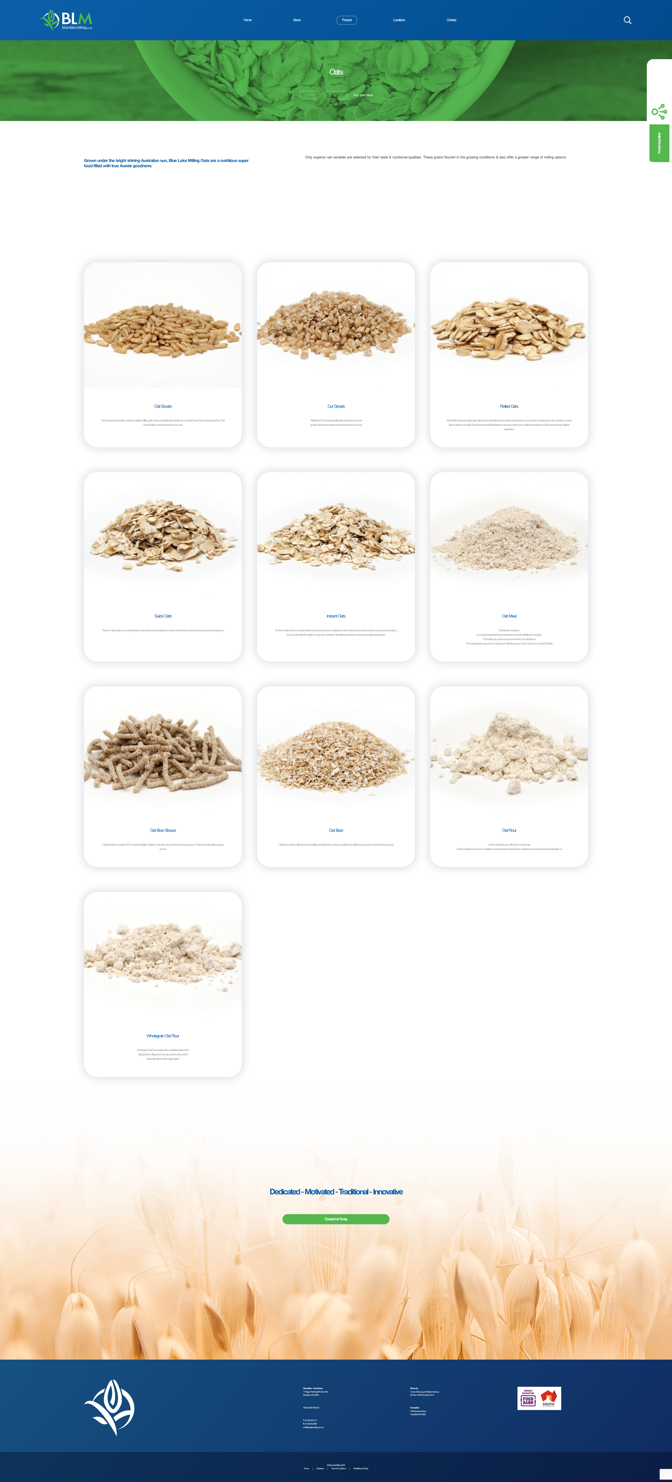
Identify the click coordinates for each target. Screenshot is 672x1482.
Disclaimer (320, 1468)
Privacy (306, 1468)
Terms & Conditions (338, 1468)
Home (247, 20)
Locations (399, 20)
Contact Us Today (336, 1219)
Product (347, 20)
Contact (451, 20)
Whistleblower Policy (360, 1468)
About (296, 20)
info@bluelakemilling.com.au (313, 1427)
